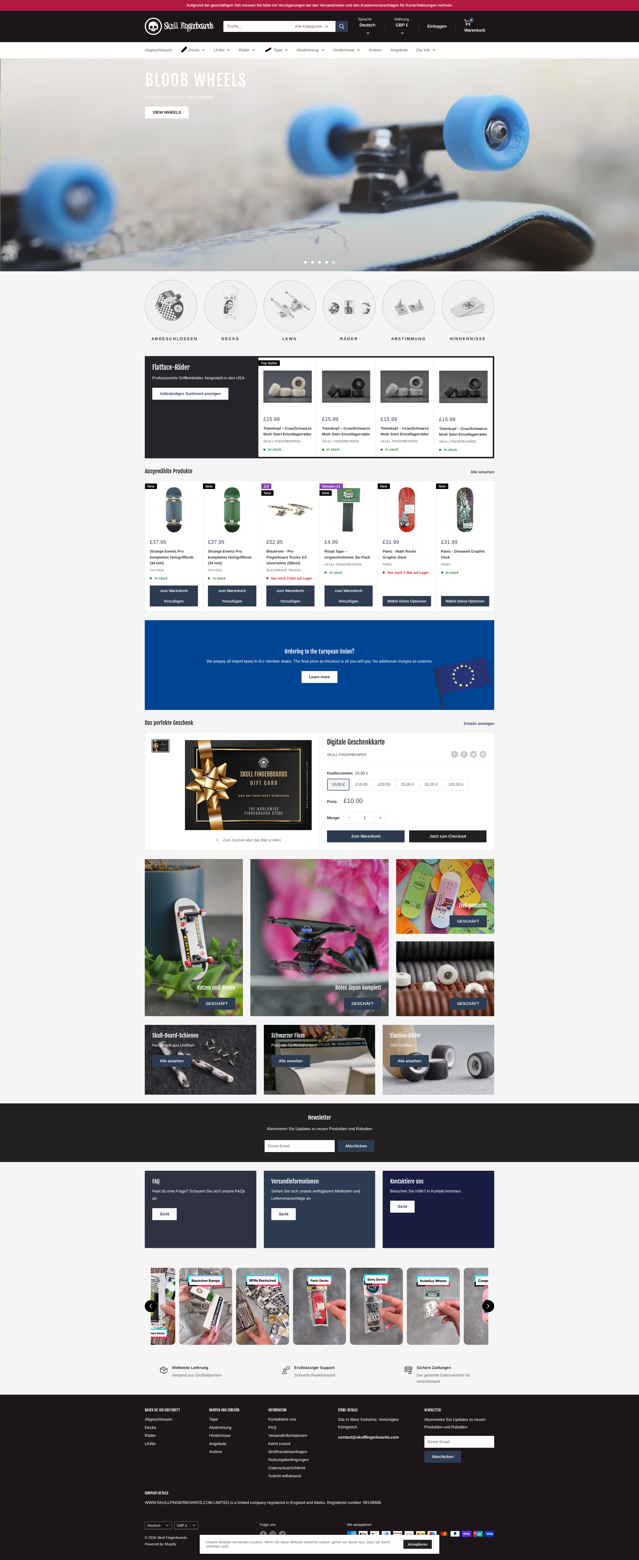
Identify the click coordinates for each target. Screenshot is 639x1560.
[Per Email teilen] (482, 754)
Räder (244, 50)
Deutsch (154, 1525)
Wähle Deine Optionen (406, 601)
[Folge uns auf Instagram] (272, 1534)
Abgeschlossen (158, 50)
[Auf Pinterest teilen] (464, 754)
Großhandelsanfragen (287, 1452)
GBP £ (182, 1525)
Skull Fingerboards (282, 441)
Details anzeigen (479, 723)
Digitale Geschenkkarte (356, 742)
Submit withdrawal (284, 1476)
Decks (193, 50)
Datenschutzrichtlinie (287, 1468)
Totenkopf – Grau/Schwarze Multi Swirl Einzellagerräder (287, 431)
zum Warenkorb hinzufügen (174, 595)
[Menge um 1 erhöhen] (380, 818)
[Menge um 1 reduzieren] (349, 818)
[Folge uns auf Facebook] (263, 1534)
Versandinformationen (287, 1435)
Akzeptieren (417, 1544)
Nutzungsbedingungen (288, 1460)
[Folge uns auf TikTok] (282, 1534)
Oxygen (157, 570)
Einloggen (437, 26)
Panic (387, 564)
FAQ (272, 1427)
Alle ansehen (483, 472)
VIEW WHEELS (476, 186)
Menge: (333, 818)
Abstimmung (308, 50)
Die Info (423, 50)
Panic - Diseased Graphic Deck (463, 554)
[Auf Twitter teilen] (473, 754)
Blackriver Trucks (283, 570)
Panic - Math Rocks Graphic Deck (399, 554)
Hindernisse (343, 50)
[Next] (494, 308)
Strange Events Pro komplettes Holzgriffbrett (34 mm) (171, 557)
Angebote (399, 50)
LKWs (219, 50)
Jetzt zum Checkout (448, 836)
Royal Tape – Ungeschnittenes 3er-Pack (347, 554)
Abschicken (356, 1146)
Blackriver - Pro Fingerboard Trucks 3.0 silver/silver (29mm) (286, 557)
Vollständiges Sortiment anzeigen (190, 393)
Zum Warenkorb (365, 836)
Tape (278, 50)
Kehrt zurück (279, 1444)
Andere (375, 50)
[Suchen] (341, 26)
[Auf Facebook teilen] (454, 754)
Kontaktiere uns (282, 1419)
